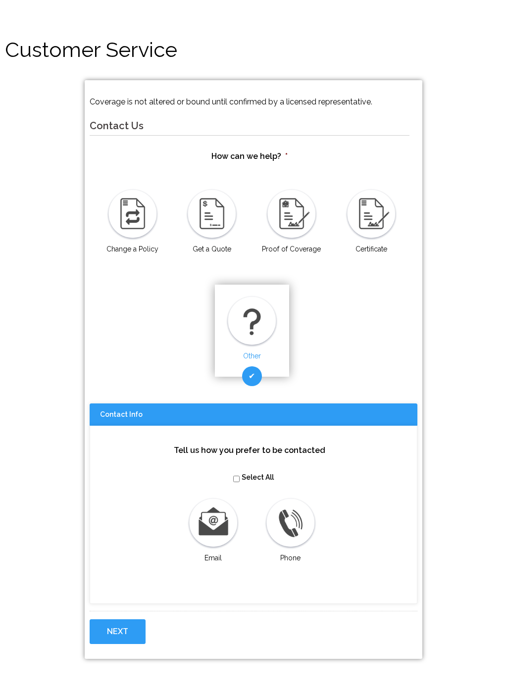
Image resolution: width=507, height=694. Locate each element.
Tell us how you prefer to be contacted (249, 450)
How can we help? (249, 156)
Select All (258, 477)
